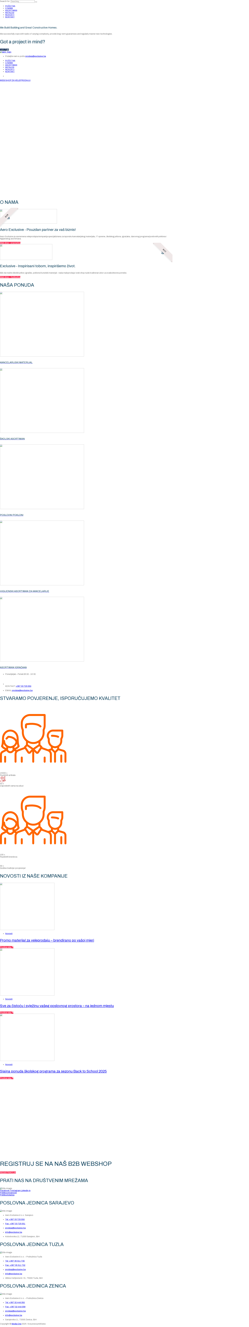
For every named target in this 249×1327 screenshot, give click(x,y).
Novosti (8, 933)
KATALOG (9, 13)
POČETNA (10, 6)
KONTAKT (10, 17)
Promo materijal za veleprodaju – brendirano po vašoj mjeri (47, 940)
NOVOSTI (9, 15)
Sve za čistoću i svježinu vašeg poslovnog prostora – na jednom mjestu (57, 1006)
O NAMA (9, 8)
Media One (16, 1324)
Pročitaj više (6, 947)
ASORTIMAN (11, 10)
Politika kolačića (7, 1195)
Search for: (5, 1)
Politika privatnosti (8, 1193)
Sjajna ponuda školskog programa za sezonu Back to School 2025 (53, 1071)
